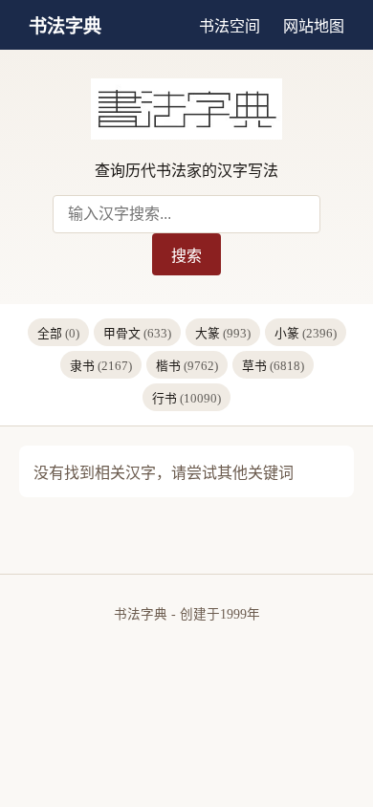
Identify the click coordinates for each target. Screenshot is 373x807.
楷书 (187, 366)
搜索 (186, 256)
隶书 (101, 366)
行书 (186, 398)
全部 (58, 333)
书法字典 (65, 26)
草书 (273, 366)
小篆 (305, 333)
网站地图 (313, 26)
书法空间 (229, 26)
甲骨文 (137, 333)
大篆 (223, 333)
